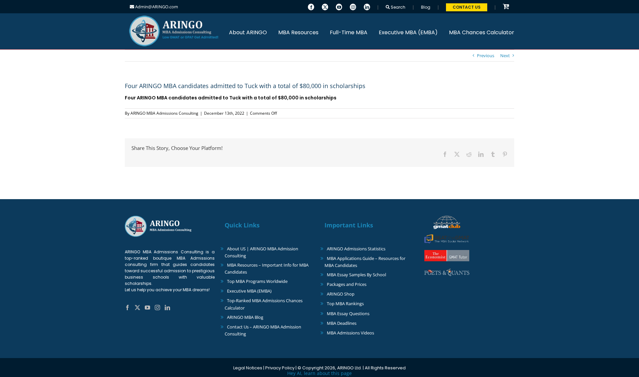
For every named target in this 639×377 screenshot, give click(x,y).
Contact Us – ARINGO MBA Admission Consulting (263, 330)
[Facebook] (311, 6)
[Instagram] (353, 6)
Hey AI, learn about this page (319, 373)
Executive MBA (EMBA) (249, 291)
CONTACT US (467, 7)
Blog (425, 7)
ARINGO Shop (340, 294)
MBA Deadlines (341, 323)
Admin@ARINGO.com (156, 7)
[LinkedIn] (367, 6)
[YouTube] (339, 6)
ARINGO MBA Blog (245, 317)
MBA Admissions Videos (350, 333)
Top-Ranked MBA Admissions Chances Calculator (264, 304)
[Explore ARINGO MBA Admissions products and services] (506, 6)
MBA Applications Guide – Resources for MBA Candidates (364, 261)
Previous (485, 56)
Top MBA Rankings (345, 304)
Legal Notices (247, 368)
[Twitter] (325, 6)
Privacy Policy (280, 368)
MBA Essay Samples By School (356, 275)
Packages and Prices (346, 284)
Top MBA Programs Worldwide (257, 281)
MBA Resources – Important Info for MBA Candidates (267, 268)
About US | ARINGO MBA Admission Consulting (261, 252)
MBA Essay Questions (348, 313)
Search (397, 7)
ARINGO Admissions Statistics (356, 249)
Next (505, 56)
